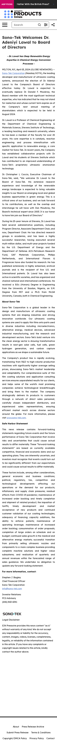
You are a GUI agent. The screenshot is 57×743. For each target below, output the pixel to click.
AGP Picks (7, 4)
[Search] (39, 25)
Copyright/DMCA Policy (15, 738)
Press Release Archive (33, 726)
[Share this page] (53, 24)
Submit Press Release (17, 732)
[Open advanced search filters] (46, 25)
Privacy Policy (36, 738)
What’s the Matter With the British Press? (26, 4)
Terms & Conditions (41, 732)
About (16, 726)
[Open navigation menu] (4, 24)
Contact (50, 738)
